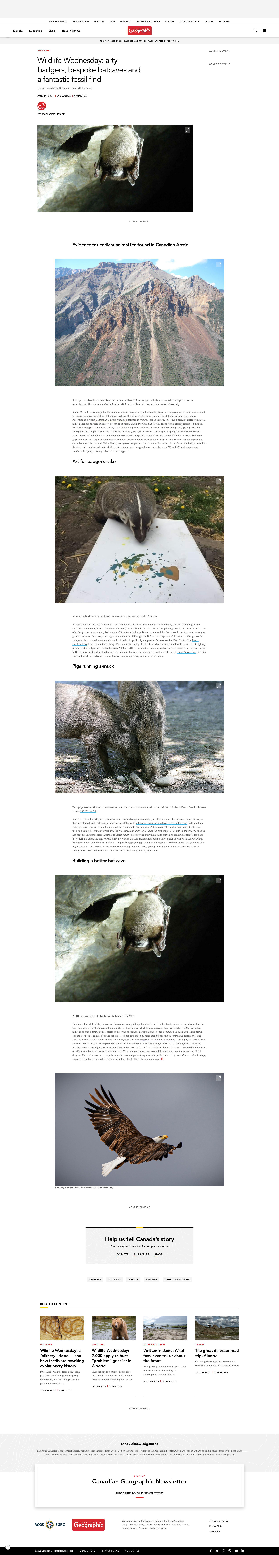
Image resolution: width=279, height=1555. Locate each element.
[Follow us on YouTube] (236, 1550)
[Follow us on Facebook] (210, 1550)
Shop (52, 31)
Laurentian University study (110, 419)
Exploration (80, 21)
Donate (18, 31)
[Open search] (255, 30)
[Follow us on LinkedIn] (242, 1550)
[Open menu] (264, 30)
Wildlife (224, 21)
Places (169, 21)
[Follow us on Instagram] (223, 1550)
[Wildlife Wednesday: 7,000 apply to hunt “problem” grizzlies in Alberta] (114, 1356)
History (99, 21)
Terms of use (87, 1550)
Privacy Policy (110, 1550)
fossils (133, 1279)
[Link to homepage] (140, 30)
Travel (209, 21)
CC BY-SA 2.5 (88, 811)
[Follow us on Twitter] (217, 1550)
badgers (151, 1279)
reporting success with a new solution (155, 1039)
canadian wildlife (177, 1279)
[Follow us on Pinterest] (229, 1550)
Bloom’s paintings (186, 652)
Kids (112, 21)
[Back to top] (7, 1547)
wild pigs (114, 1279)
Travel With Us (71, 30)
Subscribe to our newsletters (139, 1493)
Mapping (126, 21)
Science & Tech (189, 21)
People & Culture (148, 21)
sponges (95, 1279)
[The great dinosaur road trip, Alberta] (217, 1356)
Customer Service (219, 1521)
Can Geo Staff (53, 114)
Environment (58, 21)
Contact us (132, 1550)
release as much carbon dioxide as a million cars (161, 823)
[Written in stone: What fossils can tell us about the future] (165, 1356)
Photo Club (215, 1526)
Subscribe (35, 31)
